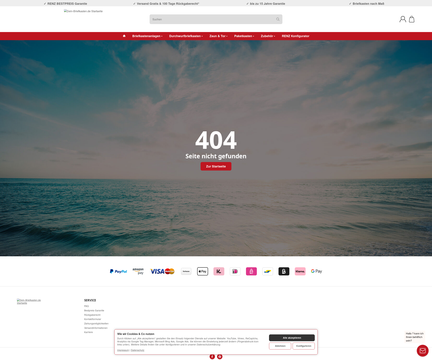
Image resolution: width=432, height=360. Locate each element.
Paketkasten (243, 36)
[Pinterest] (219, 356)
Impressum (123, 350)
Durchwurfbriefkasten (185, 36)
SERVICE (90, 300)
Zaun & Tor (217, 36)
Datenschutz (137, 350)
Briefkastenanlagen (146, 36)
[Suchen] (278, 19)
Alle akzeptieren (292, 337)
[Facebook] (212, 356)
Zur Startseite (216, 166)
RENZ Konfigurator (295, 36)
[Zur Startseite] (83, 19)
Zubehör (267, 36)
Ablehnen (280, 345)
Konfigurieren (303, 345)
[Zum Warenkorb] (411, 19)
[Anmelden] (402, 19)
